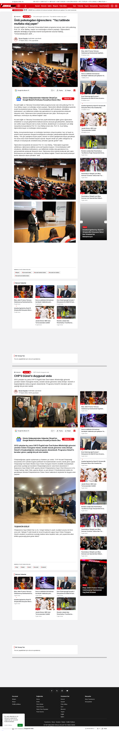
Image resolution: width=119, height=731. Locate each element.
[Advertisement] (45, 255)
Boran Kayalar (23, 38)
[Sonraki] (26, 10)
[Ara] (112, 6)
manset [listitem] (43, 567)
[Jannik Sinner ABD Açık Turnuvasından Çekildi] (44, 315)
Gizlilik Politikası (8, 725)
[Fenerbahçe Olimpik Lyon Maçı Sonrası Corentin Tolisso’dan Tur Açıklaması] (93, 168)
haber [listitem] (23, 567)
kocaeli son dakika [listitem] (54, 272)
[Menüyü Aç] (18, 6)
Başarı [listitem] (17, 272)
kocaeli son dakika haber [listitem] (22, 275)
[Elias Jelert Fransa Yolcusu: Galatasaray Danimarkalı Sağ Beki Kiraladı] (23, 295)
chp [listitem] (16, 567)
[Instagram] (62, 691)
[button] (116, 6)
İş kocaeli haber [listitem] (26, 272)
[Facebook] (52, 691)
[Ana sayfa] (25, 6)
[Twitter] (57, 691)
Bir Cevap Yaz (20, 356)
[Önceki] (24, 10)
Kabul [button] (20, 725)
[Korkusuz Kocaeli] (8, 6)
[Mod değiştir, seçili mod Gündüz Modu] (108, 6)
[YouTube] (67, 691)
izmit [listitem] (29, 567)
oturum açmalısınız (34, 359)
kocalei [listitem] (36, 567)
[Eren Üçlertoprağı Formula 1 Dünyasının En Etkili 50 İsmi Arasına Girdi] (66, 295)
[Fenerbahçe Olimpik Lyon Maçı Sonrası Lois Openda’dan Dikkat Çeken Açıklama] (93, 191)
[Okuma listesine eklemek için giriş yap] (74, 90)
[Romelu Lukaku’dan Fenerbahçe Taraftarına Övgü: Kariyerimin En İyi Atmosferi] (66, 315)
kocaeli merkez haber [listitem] (40, 272)
